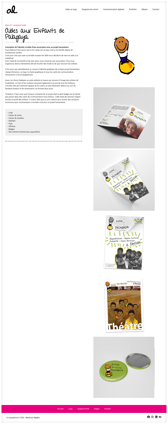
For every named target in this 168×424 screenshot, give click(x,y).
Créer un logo (71, 9)
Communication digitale (113, 9)
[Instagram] (152, 418)
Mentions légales (33, 418)
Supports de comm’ (90, 9)
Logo (70, 409)
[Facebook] (148, 418)
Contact (155, 9)
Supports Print (83, 409)
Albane (144, 9)
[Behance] (160, 418)
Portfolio (133, 9)
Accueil (60, 409)
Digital (96, 409)
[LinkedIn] (156, 418)
